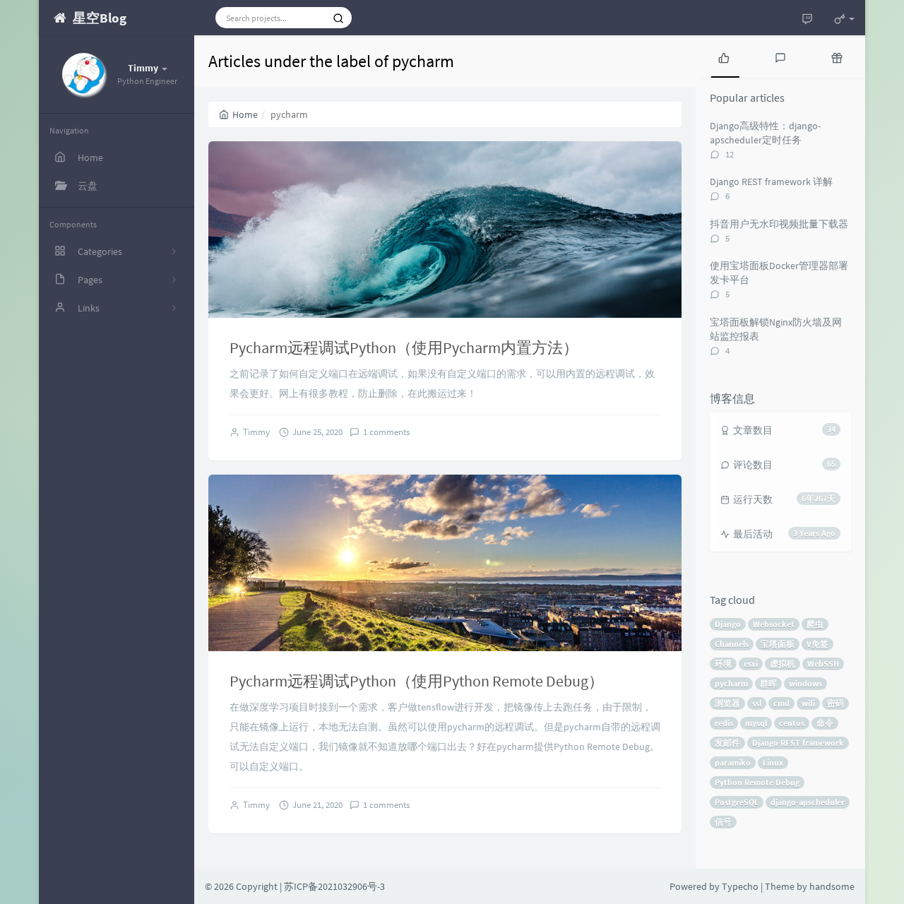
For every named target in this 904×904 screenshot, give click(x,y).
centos (791, 723)
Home (245, 114)
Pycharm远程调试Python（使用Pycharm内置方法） (404, 347)
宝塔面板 (778, 643)
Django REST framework (798, 742)
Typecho (740, 886)
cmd (781, 703)
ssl (756, 703)
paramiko (733, 762)
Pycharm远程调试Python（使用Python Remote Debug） (417, 681)
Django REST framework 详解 (771, 181)
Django (728, 624)
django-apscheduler (808, 802)
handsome (832, 886)
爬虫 (815, 624)
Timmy (256, 432)
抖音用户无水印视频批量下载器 (779, 224)
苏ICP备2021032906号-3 (334, 886)
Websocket (774, 624)
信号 (723, 821)
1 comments (386, 432)
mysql (756, 723)
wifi (808, 703)
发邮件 (727, 742)
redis (724, 723)
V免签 (817, 643)
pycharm (731, 683)
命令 (824, 723)
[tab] (724, 56)
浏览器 (727, 703)
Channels (732, 643)
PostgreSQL (737, 802)
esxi (751, 663)
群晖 (768, 683)
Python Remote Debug (757, 782)
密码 (835, 703)
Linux (773, 762)
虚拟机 (782, 663)
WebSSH (823, 663)
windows (805, 683)
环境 (723, 663)
